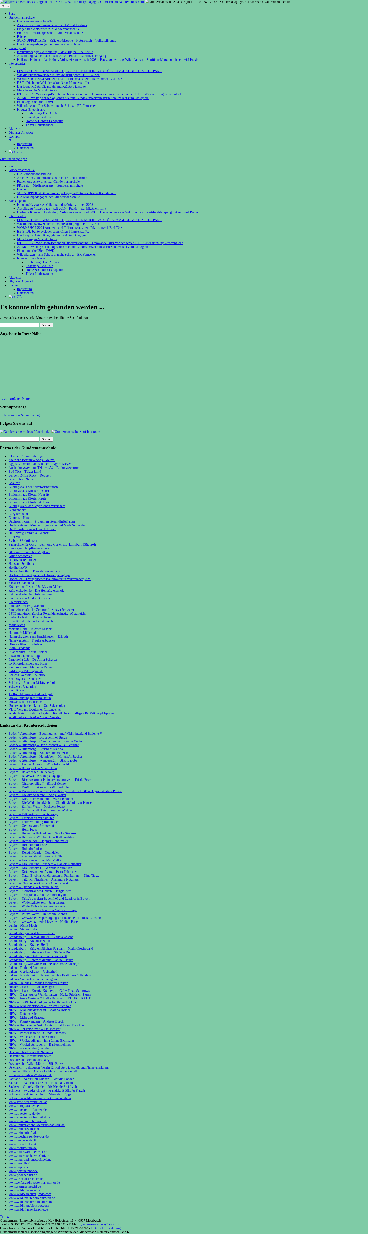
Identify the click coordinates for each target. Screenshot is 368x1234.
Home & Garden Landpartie (44, 270)
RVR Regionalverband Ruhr (28, 663)
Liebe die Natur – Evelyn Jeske (30, 617)
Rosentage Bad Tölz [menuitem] (39, 117)
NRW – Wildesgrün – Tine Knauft (32, 1036)
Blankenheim (17, 510)
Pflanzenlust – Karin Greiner (28, 652)
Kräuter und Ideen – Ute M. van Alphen (35, 586)
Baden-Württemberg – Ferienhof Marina (36, 749)
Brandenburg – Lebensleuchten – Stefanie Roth (40, 952)
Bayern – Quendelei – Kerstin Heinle (34, 887)
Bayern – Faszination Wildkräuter (31, 818)
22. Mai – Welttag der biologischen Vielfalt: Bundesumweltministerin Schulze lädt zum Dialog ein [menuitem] (83, 98)
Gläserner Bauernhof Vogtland (29, 552)
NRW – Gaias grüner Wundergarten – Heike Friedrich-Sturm (50, 994)
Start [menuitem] (12, 13)
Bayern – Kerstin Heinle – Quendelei (34, 852)
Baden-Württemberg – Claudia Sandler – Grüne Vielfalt (46, 741)
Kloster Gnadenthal (22, 583)
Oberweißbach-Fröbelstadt (26, 644)
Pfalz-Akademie (19, 648)
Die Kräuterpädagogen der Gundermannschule (48, 197)
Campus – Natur (20, 517)
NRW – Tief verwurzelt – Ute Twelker (34, 1029)
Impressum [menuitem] (24, 144)
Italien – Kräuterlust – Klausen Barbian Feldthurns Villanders (50, 975)
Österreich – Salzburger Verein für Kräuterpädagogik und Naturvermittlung (59, 1067)
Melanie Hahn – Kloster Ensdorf (30, 629)
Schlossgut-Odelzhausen (25, 679)
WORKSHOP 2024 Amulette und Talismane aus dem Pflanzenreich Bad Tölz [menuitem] (69, 79)
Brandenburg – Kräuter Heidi (28, 944)
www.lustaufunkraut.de (24, 1144)
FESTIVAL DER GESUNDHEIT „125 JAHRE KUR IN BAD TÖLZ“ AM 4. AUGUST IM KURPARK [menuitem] (89, 71)
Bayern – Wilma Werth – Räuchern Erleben (38, 914)
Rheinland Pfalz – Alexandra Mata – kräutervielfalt (43, 1071)
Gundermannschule (22, 170)
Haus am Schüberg (21, 563)
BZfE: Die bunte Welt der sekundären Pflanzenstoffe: (53, 231)
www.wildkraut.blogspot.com (29, 1205)
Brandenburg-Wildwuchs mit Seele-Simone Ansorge (44, 964)
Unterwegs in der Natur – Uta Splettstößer (37, 705)
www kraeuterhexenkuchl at (28, 1102)
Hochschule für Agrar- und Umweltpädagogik (39, 575)
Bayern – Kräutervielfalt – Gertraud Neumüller (40, 868)
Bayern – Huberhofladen (25, 848)
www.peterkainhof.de (23, 1171)
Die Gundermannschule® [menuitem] (34, 21)
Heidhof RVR (18, 567)
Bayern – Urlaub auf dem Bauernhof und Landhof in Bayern (49, 898)
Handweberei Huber (22, 560)
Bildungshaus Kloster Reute (27, 498)
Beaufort (14, 483)
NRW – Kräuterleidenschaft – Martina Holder (39, 1010)
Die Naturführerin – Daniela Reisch (32, 529)
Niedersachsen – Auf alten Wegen (31, 987)
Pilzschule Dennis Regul (25, 656)
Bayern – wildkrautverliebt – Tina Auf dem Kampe (43, 910)
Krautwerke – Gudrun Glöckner (30, 598)
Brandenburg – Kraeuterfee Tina (30, 941)
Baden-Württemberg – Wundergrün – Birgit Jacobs (43, 760)
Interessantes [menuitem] (17, 65)
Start (12, 166)
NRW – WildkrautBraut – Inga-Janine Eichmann (41, 1040)
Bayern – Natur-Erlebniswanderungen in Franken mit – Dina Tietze (54, 875)
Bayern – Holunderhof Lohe (28, 845)
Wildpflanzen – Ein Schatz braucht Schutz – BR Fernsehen (56, 254)
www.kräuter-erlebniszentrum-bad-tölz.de (37, 1125)
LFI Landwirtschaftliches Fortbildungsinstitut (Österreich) (47, 613)
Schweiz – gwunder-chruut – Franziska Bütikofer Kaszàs (47, 1090)
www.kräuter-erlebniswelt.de (28, 1121)
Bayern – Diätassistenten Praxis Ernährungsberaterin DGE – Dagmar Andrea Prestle (65, 791)
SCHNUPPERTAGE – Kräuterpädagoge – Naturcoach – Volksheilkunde (66, 193)
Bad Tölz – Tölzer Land (25, 471)
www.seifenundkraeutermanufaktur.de (34, 1182)
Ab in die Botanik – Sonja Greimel (32, 460)
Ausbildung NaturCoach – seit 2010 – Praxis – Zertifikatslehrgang (61, 208)
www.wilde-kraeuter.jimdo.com (30, 1194)
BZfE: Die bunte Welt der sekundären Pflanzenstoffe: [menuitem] (53, 82)
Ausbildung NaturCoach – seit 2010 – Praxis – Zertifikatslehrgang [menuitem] (61, 56)
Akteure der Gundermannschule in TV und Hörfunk (52, 178)
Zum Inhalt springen (13, 159)
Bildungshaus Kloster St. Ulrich (30, 502)
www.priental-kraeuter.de (26, 1178)
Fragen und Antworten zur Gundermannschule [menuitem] (48, 29)
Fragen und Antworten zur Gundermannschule (48, 181)
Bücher (22, 189)
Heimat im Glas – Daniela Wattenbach (34, 571)
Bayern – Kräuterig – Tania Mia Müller (35, 860)
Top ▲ (5, 1216)
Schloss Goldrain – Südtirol (27, 675)
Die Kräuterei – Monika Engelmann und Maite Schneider (47, 525)
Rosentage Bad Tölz (39, 266)
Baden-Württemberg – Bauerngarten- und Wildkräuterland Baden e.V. (56, 733)
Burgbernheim (18, 514)
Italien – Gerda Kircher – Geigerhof (33, 971)
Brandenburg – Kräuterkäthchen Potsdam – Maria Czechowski (51, 948)
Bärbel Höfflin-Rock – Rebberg (30, 475)
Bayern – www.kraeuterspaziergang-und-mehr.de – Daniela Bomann (55, 918)
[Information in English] (15, 152)
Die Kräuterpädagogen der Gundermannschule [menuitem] (48, 44)
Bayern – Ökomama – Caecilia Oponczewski (39, 883)
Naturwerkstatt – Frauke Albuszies (32, 640)
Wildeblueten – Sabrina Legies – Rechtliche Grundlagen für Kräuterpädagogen (62, 713)
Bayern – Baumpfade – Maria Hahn (33, 768)
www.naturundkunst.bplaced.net (30, 1159)
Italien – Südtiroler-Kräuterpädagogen (34, 979)
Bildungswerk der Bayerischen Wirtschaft (37, 506)
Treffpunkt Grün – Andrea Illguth (31, 694)
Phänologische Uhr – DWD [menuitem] (36, 102)
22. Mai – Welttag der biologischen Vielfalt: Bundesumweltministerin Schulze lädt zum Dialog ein (83, 247)
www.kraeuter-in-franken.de (28, 1109)
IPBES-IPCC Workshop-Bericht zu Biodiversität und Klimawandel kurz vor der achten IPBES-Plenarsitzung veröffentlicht (100, 243)
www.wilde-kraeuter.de (24, 1190)
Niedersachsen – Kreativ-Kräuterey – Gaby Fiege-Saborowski (50, 990)
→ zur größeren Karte (15, 398)
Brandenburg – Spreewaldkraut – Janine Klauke (41, 960)
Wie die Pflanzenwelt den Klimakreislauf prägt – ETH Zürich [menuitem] (58, 75)
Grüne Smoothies (20, 556)
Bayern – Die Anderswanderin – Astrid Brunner (41, 799)
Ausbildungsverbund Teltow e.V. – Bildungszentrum (44, 467)
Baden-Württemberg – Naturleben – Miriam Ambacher (45, 756)
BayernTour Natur (21, 479)
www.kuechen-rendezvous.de (29, 1136)
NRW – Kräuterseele (23, 1013)
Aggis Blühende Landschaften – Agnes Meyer (40, 464)
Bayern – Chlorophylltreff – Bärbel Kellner (38, 783)
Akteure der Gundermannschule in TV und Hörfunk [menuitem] (52, 25)
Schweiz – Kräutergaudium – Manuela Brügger (40, 1094)
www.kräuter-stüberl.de (24, 1129)
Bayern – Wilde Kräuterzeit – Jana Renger (37, 902)
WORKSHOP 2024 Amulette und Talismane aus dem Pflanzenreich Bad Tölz (69, 227)
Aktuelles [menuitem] (15, 128)
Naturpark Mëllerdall (23, 632)
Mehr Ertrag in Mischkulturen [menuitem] (37, 90)
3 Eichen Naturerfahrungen (27, 456)
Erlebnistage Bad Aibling (42, 262)
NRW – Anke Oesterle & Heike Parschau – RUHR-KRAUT (50, 998)
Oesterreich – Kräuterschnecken (30, 1056)
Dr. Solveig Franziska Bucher (28, 533)
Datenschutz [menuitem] (25, 148)
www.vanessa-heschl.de (25, 1186)
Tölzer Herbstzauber (39, 273)
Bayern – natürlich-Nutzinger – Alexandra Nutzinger (44, 879)
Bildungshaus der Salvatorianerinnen (33, 487)
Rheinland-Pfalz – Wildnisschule (30, 1075)
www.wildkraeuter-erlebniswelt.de (32, 1198)
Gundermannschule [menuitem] (22, 17)
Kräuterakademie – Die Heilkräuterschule (36, 590)
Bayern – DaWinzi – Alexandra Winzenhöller (39, 787)
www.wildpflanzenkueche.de (28, 1209)
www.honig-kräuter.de (24, 1106)
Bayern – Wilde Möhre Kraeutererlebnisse (37, 906)
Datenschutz (25, 293)
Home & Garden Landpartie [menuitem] (44, 121)
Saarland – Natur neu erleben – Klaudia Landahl (41, 1083)
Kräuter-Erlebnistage (31, 258)
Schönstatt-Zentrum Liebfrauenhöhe (33, 682)
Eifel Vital (15, 537)
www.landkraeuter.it (22, 1140)
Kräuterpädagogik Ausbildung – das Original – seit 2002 (55, 204)
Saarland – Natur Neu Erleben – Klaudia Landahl (42, 1079)
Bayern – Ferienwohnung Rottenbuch (34, 822)
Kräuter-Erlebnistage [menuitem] (31, 109)
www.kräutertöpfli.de (23, 1132)
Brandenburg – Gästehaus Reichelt (32, 933)
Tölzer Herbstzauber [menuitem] (39, 125)
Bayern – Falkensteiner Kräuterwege (33, 814)
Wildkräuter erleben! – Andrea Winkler (35, 717)
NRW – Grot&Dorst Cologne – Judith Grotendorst (43, 1002)
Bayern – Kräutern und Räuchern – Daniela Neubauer (45, 864)
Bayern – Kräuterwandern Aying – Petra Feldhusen (43, 871)
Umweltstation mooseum (25, 702)
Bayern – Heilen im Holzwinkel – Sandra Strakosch (43, 833)
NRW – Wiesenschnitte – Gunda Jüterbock (37, 1033)
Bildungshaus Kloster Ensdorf (29, 490)
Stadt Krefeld (17, 690)
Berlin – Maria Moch (23, 925)
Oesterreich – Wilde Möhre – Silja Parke (36, 1063)
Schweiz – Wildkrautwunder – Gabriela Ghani (40, 1098)
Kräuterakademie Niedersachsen (30, 594)
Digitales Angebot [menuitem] (21, 132)
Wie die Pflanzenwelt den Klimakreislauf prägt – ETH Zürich (58, 224)
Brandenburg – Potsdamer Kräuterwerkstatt (38, 956)
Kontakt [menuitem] (14, 138)
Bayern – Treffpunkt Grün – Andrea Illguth (38, 895)
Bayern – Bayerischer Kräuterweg (32, 772)
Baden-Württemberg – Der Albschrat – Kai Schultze (44, 745)
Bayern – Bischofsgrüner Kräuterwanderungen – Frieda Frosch (51, 779)
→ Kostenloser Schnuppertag (20, 415)
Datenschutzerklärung (106, 1228)
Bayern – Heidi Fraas (23, 829)
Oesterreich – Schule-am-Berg (29, 1060)
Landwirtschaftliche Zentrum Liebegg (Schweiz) (41, 609)
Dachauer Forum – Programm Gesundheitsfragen (42, 521)
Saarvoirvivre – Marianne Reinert (31, 667)
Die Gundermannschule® (34, 174)
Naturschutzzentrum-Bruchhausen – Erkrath (38, 636)
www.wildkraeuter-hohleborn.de (30, 1202)
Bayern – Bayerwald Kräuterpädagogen (35, 776)
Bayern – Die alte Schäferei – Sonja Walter (37, 795)
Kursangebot (17, 201)
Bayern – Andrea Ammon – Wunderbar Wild (39, 764)
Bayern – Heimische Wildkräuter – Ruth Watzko (41, 837)
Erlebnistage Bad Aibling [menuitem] (42, 113)
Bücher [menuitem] (22, 36)
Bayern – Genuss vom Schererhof (31, 825)
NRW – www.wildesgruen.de (29, 1048)
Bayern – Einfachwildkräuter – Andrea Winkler (40, 810)
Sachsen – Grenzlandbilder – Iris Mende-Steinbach (43, 1086)
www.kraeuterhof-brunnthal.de (29, 1117)
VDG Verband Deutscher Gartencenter (35, 709)
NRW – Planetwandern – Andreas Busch (36, 1021)
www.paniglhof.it (20, 1163)
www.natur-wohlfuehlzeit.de (28, 1152)
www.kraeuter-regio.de (24, 1113)
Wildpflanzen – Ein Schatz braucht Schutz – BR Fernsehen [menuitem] (56, 105)
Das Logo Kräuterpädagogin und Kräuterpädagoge (51, 235)
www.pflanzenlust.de (23, 1175)
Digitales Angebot (21, 281)
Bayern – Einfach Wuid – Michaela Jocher (37, 806)
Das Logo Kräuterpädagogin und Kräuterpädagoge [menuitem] (51, 86)
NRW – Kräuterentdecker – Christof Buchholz (40, 1006)
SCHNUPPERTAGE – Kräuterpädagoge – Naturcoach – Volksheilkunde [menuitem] (66, 40)
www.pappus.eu (19, 1167)
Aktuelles (15, 277)
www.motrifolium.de (23, 1148)
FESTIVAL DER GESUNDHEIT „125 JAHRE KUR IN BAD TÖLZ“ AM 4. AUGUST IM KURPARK (89, 220)
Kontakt (14, 285)
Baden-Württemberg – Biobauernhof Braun (38, 737)
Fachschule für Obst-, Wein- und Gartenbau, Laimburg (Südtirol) (52, 544)
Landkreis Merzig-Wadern (26, 606)
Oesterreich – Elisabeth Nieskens (31, 1052)
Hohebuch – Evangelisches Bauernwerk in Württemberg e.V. (50, 579)
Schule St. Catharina (22, 686)
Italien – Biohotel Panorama (27, 967)
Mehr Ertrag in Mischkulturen (37, 239)
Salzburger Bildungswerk (26, 671)
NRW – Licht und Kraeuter (27, 1017)
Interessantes (17, 216)
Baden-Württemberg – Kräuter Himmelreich (38, 753)
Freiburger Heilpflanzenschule (29, 548)
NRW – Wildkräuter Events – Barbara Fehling (40, 1044)
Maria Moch (17, 625)
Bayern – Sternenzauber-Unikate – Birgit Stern (40, 891)
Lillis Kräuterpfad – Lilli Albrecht (31, 621)
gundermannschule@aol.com (99, 1224)
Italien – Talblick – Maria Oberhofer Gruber (38, 983)
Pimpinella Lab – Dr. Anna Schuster (33, 659)
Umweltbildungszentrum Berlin (30, 698)
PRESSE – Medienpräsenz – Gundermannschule (50, 185)
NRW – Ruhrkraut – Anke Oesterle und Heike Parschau (46, 1025)
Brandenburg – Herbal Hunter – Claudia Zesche (41, 937)
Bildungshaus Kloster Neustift (29, 494)
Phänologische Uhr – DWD (36, 250)
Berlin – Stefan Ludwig (24, 929)
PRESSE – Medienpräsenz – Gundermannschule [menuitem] (50, 33)
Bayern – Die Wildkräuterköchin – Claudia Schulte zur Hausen (51, 802)
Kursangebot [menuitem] (17, 48)
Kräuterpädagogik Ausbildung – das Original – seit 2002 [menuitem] (55, 52)
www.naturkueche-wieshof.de (29, 1155)
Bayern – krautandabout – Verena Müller (36, 856)
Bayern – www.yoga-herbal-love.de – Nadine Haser (44, 921)
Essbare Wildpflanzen (23, 540)
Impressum (24, 289)
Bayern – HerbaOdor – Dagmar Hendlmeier (38, 841)
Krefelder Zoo (18, 602)
